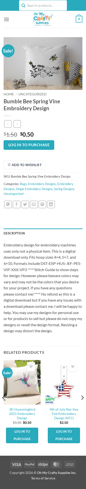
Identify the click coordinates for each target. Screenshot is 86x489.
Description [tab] (14, 233)
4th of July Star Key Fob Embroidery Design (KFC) (64, 414)
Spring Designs (64, 189)
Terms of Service (43, 478)
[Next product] (7, 124)
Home (9, 94)
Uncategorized (32, 94)
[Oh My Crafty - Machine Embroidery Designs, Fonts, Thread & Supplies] (42, 19)
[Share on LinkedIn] (51, 205)
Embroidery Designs (42, 184)
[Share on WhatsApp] (8, 205)
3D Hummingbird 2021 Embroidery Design (22, 414)
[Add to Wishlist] (31, 366)
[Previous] (4, 407)
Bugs (23, 184)
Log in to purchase (28, 145)
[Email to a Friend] (34, 205)
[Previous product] (17, 124)
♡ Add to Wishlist (25, 165)
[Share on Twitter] (25, 205)
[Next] (82, 407)
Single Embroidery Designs (34, 189)
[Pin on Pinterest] (42, 205)
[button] (6, 19)
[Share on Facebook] (17, 205)
